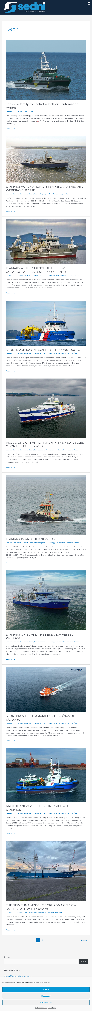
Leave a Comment (13, 111)
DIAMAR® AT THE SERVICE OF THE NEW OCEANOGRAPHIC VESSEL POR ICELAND (36, 270)
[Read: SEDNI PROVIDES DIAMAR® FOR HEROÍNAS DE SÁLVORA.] (46, 689)
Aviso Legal (52, 1008)
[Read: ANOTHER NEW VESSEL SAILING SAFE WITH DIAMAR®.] (46, 775)
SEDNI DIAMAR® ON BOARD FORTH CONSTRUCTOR (44, 350)
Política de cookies (41, 1008)
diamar (25, 194)
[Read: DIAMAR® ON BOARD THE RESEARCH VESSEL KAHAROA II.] (46, 600)
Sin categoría (39, 275)
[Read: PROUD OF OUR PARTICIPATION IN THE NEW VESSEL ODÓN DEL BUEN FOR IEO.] (46, 408)
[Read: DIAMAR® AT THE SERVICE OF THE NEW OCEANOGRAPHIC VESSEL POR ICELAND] (46, 241)
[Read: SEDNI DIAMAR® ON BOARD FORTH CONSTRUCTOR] (46, 323)
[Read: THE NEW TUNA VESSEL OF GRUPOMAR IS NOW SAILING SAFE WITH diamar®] (46, 871)
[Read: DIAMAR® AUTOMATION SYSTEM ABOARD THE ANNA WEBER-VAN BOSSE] (46, 159)
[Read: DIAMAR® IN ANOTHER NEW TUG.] (46, 505)
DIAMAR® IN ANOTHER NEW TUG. (31, 539)
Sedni (24, 111)
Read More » (11, 128)
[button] (87, 3)
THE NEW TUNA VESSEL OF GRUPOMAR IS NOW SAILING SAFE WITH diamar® (41, 907)
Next (83, 940)
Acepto (46, 989)
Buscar (7, 957)
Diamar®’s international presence (18, 976)
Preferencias (46, 1002)
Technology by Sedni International (48, 194)
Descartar (46, 996)
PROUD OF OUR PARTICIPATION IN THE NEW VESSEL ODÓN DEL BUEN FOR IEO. (45, 444)
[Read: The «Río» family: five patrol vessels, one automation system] (46, 70)
